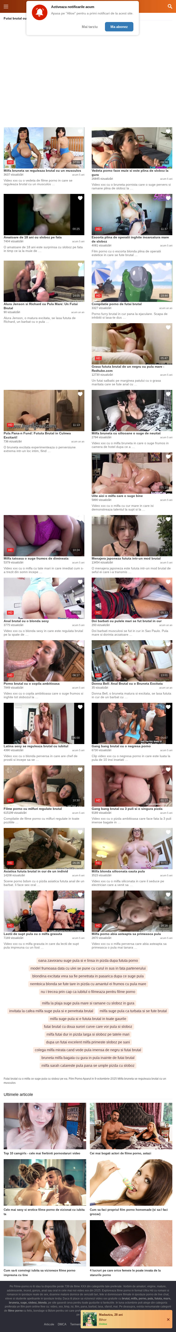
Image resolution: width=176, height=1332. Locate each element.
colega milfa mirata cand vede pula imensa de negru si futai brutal (88, 1050)
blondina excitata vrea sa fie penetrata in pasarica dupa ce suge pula (88, 976)
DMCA (62, 1324)
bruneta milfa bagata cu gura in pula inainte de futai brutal (88, 1058)
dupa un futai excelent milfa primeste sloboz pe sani (88, 1042)
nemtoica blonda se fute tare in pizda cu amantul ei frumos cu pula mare (88, 984)
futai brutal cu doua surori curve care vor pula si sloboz (88, 1027)
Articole (49, 1324)
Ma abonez (119, 27)
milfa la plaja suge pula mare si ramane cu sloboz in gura (88, 1003)
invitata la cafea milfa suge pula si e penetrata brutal (51, 1011)
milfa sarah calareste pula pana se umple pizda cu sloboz (88, 1065)
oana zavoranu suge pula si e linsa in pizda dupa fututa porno (88, 960)
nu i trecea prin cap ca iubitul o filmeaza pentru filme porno (88, 992)
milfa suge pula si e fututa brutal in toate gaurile (88, 1019)
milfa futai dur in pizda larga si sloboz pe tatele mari (88, 1034)
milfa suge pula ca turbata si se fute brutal (133, 1011)
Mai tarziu (90, 27)
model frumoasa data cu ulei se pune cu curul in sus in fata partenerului (88, 968)
